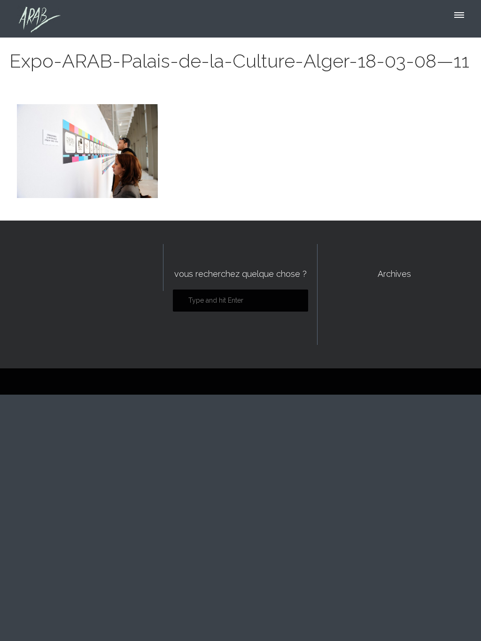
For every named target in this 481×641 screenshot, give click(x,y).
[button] (458, 17)
